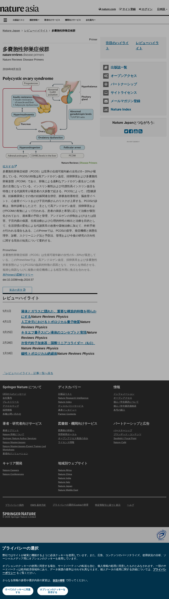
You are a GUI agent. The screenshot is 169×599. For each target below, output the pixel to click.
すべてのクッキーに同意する (18, 591)
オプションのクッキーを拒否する (52, 591)
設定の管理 (59, 580)
